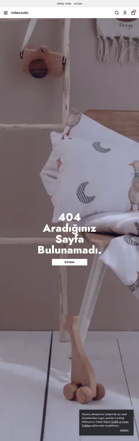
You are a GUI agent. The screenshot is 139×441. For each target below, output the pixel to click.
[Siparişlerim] (125, 13)
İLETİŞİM (78, 3)
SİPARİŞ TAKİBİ (64, 3)
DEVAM (69, 262)
